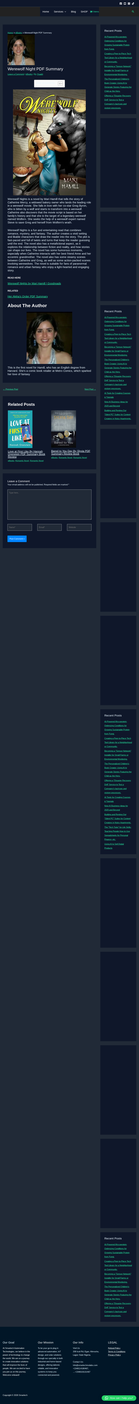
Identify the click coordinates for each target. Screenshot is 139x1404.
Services (58, 11)
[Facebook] (121, 3)
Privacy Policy (114, 1355)
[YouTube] (125, 3)
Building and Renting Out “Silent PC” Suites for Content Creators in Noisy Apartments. (117, 414)
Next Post (90, 389)
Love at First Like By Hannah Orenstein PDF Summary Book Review (26, 454)
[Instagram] (129, 3)
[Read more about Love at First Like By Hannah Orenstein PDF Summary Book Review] (20, 429)
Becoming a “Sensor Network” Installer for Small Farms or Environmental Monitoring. (117, 70)
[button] (64, 11)
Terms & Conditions (116, 1351)
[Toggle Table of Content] (59, 83)
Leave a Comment (16, 74)
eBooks (29, 74)
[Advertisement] (118, 162)
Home (45, 11)
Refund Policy (114, 1348)
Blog (73, 11)
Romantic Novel (22, 461)
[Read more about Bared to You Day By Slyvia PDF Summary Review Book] (63, 429)
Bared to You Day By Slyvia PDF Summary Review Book (70, 452)
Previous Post (10, 389)
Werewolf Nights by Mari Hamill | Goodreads (34, 283)
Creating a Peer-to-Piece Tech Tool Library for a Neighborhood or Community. (118, 57)
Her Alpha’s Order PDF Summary (28, 296)
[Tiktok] (133, 3)
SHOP (84, 11)
